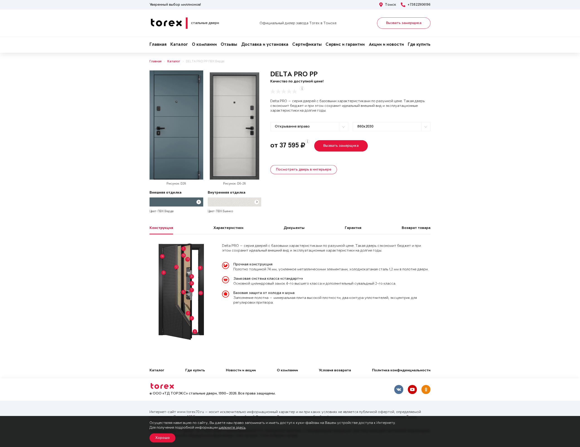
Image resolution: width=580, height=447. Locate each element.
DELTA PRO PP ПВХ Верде (205, 61)
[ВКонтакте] (398, 389)
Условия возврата (335, 370)
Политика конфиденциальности (401, 370)
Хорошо (162, 438)
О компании (204, 45)
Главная (158, 45)
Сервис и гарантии (345, 45)
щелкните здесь (232, 428)
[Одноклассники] (425, 389)
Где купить (419, 45)
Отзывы (229, 45)
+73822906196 (419, 5)
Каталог (179, 45)
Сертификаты (307, 45)
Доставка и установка (264, 45)
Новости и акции (241, 370)
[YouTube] (412, 389)
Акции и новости (386, 45)
